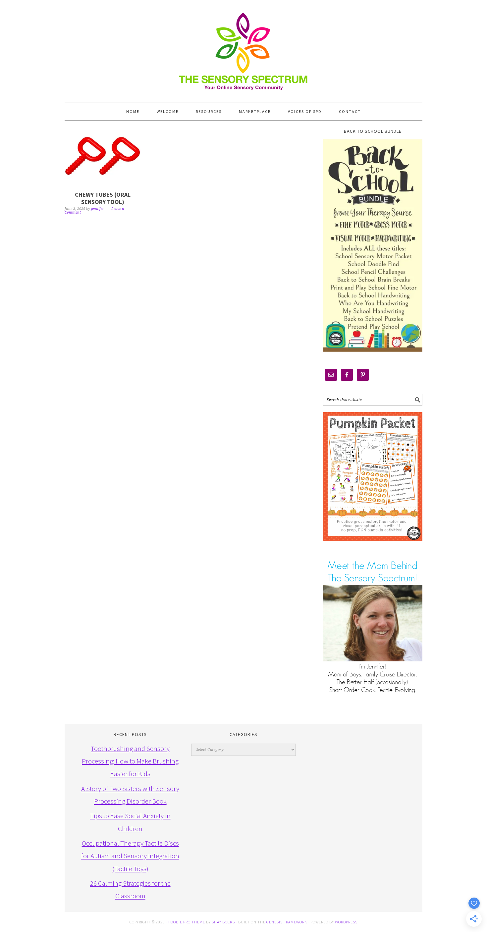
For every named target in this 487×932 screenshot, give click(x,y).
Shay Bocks (223, 921)
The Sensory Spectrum (243, 48)
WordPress (346, 921)
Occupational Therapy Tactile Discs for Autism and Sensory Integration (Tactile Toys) (130, 856)
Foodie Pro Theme (186, 921)
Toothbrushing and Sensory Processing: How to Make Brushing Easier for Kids (130, 761)
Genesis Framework (286, 921)
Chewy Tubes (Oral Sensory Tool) (103, 198)
